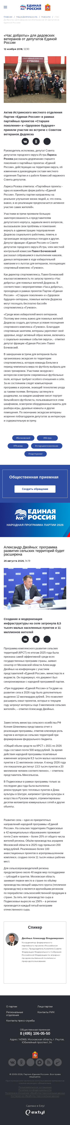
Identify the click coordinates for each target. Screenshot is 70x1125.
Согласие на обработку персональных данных (35, 1096)
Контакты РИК (46, 1012)
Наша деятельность (26, 17)
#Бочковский (23, 438)
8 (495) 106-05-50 (35, 1033)
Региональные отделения (14, 1014)
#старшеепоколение (46, 446)
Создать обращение (35, 489)
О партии (11, 1006)
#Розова (18, 446)
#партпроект (35, 453)
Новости (46, 17)
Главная (8, 17)
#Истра (47, 438)
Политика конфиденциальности (35, 1090)
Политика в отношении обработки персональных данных (35, 1093)
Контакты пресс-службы (20, 1020)
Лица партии (45, 1006)
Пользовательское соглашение (35, 1087)
